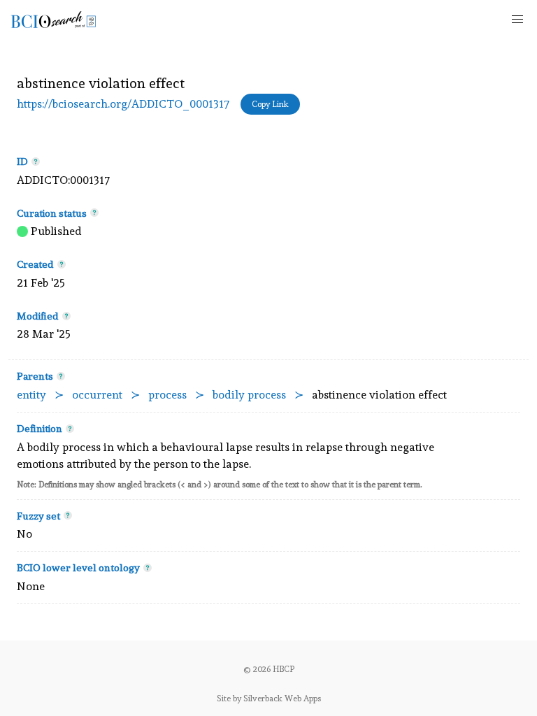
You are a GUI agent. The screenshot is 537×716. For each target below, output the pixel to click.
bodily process (249, 394)
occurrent (97, 394)
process (167, 394)
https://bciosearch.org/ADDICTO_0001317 (123, 103)
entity (31, 394)
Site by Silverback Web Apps (269, 698)
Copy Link (270, 104)
